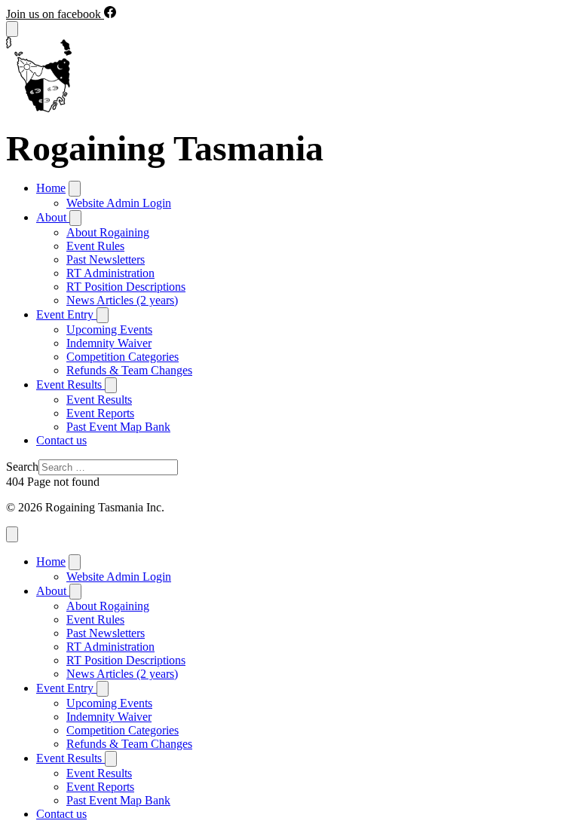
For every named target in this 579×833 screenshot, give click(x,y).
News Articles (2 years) (122, 300)
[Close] (12, 534)
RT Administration (110, 273)
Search (22, 466)
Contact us (61, 440)
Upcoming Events (109, 329)
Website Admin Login (118, 203)
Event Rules (95, 246)
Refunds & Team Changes (129, 370)
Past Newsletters (105, 259)
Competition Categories (122, 356)
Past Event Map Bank (118, 426)
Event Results (99, 399)
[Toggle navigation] (12, 29)
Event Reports (100, 413)
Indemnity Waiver (109, 343)
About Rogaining (107, 232)
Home (51, 188)
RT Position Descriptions (125, 286)
